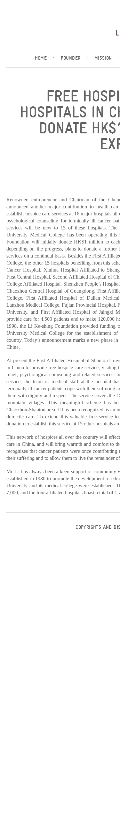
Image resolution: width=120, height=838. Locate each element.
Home (44, 58)
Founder (74, 58)
